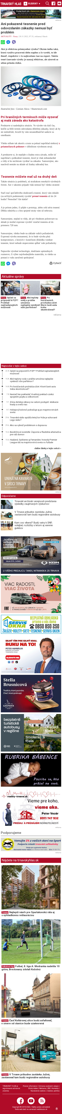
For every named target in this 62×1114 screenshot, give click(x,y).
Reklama (42, 1088)
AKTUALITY (6, 36)
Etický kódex (33, 1088)
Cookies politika (53, 1091)
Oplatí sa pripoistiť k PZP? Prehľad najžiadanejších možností (34, 372)
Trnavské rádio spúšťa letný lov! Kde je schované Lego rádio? (33, 418)
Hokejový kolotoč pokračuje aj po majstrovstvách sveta (34, 411)
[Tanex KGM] (31, 555)
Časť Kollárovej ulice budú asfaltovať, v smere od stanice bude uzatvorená (26, 1022)
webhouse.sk (42, 1109)
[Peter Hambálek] (31, 654)
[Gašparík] (31, 693)
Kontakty (55, 1088)
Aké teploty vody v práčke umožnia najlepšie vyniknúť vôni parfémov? (31, 380)
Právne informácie (30, 1086)
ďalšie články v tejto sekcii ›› (48, 448)
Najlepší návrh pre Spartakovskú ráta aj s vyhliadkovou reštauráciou (28, 914)
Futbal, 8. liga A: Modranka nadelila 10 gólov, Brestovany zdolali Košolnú (30, 968)
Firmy (15, 36)
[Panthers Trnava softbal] (31, 844)
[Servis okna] (31, 624)
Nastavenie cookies (38, 1091)
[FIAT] (31, 594)
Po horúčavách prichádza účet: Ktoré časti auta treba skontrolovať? (49, 303)
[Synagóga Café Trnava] (31, 471)
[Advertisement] (28, 340)
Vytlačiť (56, 263)
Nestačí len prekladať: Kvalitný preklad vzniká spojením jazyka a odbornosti (32, 395)
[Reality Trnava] (31, 807)
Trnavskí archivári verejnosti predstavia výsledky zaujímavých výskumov (35, 503)
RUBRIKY (34, 3)
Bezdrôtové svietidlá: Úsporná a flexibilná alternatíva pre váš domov (35, 433)
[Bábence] (31, 770)
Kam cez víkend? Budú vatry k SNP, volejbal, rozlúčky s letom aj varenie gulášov (34, 525)
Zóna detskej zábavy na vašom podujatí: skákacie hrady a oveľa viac (34, 403)
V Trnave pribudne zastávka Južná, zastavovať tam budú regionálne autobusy (37, 513)
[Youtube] (59, 3)
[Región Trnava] (31, 733)
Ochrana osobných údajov (48, 1086)
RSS (49, 1088)
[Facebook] (53, 3)
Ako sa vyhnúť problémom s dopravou (28, 425)
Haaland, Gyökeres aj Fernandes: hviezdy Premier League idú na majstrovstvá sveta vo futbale (33, 441)
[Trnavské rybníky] (31, 14)
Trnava (5, 912)
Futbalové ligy (8, 966)
